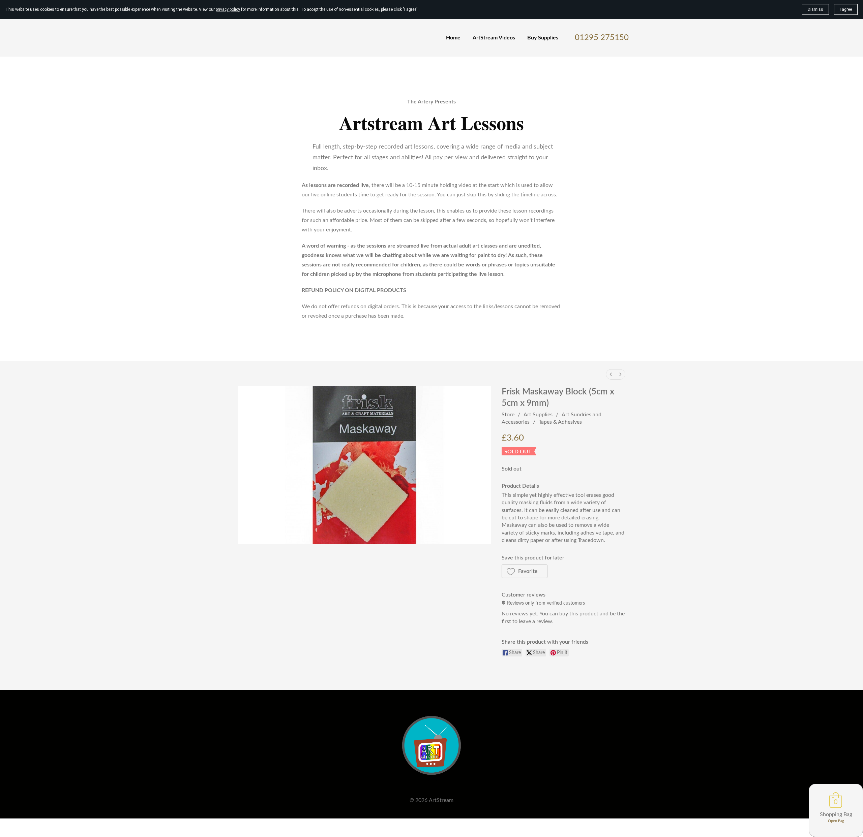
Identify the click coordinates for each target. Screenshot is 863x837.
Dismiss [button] (815, 9)
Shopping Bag (836, 814)
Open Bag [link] (836, 821)
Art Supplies (538, 414)
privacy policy (228, 9)
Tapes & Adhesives (560, 422)
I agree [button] (846, 9)
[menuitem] (611, 374)
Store (508, 414)
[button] (525, 571)
